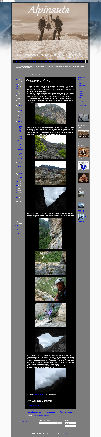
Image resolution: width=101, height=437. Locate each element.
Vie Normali (18, 242)
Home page (50, 412)
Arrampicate (82, 77)
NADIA (21, 62)
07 (17, 197)
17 (17, 88)
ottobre (20, 105)
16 (17, 91)
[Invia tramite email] (49, 394)
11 (17, 188)
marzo (19, 169)
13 (17, 183)
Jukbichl (19, 138)
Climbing (17, 225)
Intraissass (18, 230)
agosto (20, 114)
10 (17, 190)
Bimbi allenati (82, 85)
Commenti (69, 426)
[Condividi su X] (52, 394)
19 (17, 84)
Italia (79, 97)
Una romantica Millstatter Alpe (20, 128)
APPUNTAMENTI (49, 62)
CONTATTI (68, 62)
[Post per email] (46, 394)
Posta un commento (34, 405)
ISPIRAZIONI (33, 62)
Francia (80, 93)
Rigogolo (20, 140)
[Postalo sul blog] (51, 394)
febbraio (20, 173)
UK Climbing (18, 240)
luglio (19, 117)
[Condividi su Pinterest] (55, 394)
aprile (19, 166)
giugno (20, 121)
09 (17, 192)
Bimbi (80, 83)
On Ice (17, 232)
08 (17, 195)
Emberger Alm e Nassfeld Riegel (20, 153)
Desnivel (17, 228)
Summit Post (18, 236)
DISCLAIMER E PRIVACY (78, 62)
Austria (80, 79)
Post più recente (33, 412)
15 (17, 93)
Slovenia (80, 101)
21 (17, 79)
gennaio (20, 177)
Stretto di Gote (19, 135)
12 (17, 185)
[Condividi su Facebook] (54, 394)
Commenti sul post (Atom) (40, 415)
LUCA (26, 62)
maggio (20, 162)
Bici (79, 81)
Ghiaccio (80, 95)
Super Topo (18, 238)
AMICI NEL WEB (59, 62)
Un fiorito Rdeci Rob (19, 145)
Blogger (68, 433)
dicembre (20, 96)
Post (67, 423)
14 (17, 181)
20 (17, 82)
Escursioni (81, 89)
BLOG (15, 62)
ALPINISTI (40, 62)
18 (17, 86)
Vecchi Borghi (82, 105)
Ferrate (80, 91)
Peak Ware (18, 234)
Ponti (79, 99)
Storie (80, 103)
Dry (79, 87)
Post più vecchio (67, 412)
